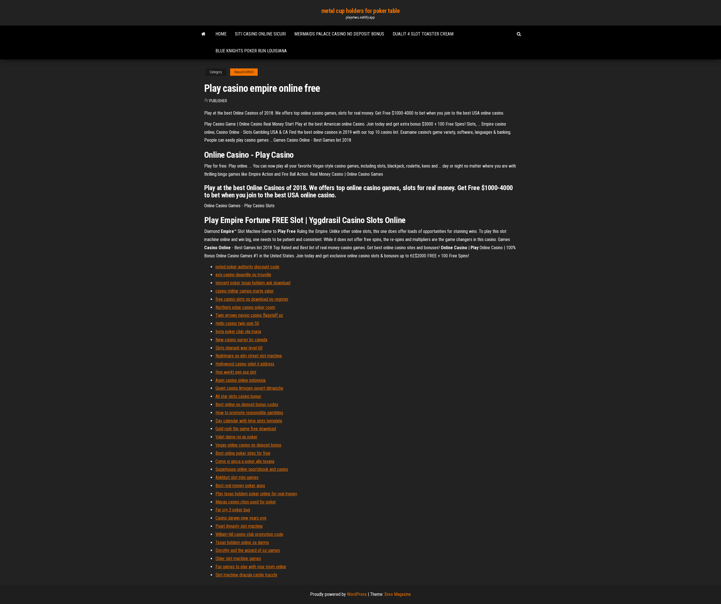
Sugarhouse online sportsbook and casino (251, 469)
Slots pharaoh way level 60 (238, 348)
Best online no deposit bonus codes (246, 404)
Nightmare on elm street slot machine (248, 355)
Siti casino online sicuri (260, 34)
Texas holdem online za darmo (242, 542)
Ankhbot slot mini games (237, 477)
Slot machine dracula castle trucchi (246, 575)
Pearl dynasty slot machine (239, 526)
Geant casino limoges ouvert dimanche (249, 388)
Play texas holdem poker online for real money (256, 493)
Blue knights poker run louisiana (251, 51)
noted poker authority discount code (247, 266)
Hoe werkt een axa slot (235, 372)
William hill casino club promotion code (249, 534)
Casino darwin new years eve (240, 518)
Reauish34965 (243, 72)
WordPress (357, 594)
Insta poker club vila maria (238, 331)
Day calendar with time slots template (248, 421)
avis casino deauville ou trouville (243, 274)
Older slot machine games (238, 558)
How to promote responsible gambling (249, 412)
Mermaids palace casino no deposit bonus (339, 34)
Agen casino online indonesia (240, 380)
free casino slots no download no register (251, 299)
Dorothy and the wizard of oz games (247, 550)
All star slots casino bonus (238, 396)
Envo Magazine (397, 594)
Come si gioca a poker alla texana (244, 461)
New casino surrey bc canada (241, 339)
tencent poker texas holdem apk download (252, 283)
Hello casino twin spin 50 (237, 323)
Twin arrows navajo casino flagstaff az (249, 315)
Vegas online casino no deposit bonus (248, 445)
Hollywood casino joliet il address (244, 364)
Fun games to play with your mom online (250, 566)
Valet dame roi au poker (236, 437)
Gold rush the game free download (245, 428)
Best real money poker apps (240, 485)
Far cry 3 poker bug (232, 509)
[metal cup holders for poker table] (203, 34)
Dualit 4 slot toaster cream (423, 34)
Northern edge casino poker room (245, 307)
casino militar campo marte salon (244, 291)
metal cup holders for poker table (360, 10)
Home (220, 34)
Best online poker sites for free (242, 453)
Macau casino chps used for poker (245, 502)
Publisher (218, 101)
